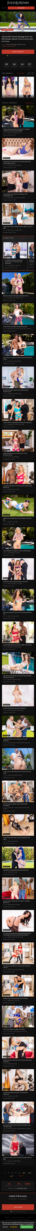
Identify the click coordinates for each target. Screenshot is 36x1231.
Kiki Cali (9, 583)
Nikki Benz (10, 489)
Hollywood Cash (17, 132)
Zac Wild (23, 197)
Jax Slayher (17, 904)
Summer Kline (11, 904)
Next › (22, 1176)
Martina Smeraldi (11, 937)
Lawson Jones (23, 328)
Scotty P (29, 328)
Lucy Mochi (10, 361)
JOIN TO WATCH (18, 51)
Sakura (9, 841)
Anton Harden (16, 489)
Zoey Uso (10, 1161)
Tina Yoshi (10, 456)
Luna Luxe (10, 1031)
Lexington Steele (18, 230)
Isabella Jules (11, 1000)
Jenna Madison (11, 552)
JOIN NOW (21, 8)
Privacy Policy (11, 1219)
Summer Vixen (11, 807)
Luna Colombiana (12, 742)
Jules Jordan (16, 616)
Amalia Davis (10, 393)
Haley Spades (11, 197)
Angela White (12, 265)
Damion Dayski (17, 646)
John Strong (18, 807)
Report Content (24, 1219)
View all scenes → (30, 103)
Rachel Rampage (11, 44)
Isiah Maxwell (16, 456)
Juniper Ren (10, 1096)
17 (11, 1176)
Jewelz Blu (10, 872)
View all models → (21, 73)
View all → (23, 238)
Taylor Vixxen (11, 230)
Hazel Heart (10, 328)
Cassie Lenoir (11, 775)
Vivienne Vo (10, 132)
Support (7, 1217)
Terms (29, 1217)
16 (29, 1173)
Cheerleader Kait (11, 297)
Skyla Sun (10, 616)
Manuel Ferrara (21, 44)
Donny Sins (17, 197)
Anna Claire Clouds (11, 1128)
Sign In (4, 8)
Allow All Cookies (27, 1227)
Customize (13, 1227)
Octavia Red (10, 165)
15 (24, 1173)
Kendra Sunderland (12, 710)
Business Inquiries (18, 1217)
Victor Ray (17, 265)
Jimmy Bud (21, 424)
